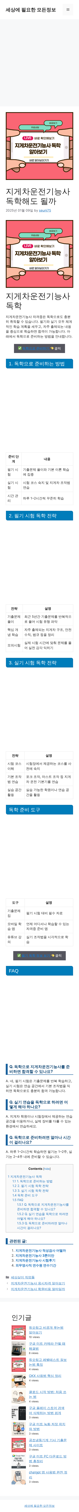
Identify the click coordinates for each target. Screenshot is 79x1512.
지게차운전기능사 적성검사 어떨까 (41, 1250)
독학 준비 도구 (25, 1195)
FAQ (17, 1200)
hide (47, 1169)
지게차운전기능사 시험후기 (35, 1260)
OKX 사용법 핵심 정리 (45, 1376)
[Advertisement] (39, 61)
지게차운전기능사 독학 (25, 1176)
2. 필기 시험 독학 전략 (30, 1186)
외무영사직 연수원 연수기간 (36, 1265)
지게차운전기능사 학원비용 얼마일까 (38, 1289)
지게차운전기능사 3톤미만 (35, 1255)
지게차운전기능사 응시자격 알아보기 (38, 1283)
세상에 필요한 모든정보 (31, 10)
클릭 (41, 348)
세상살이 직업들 (23, 1277)
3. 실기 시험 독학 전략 (30, 1191)
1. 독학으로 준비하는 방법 (32, 1181)
